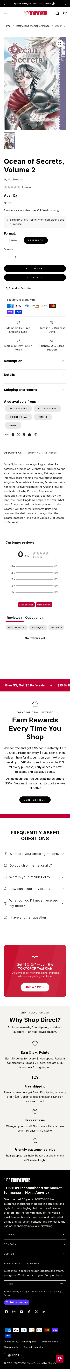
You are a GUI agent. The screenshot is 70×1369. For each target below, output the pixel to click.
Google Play (18, 417)
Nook (13, 425)
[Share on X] (18, 434)
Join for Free (33, 800)
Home (7, 25)
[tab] (34, 618)
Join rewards (48, 3)
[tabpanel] (35, 648)
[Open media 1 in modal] (59, 43)
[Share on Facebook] (13, 434)
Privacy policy (29, 1341)
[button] (5, 13)
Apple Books (18, 408)
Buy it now (35, 277)
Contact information (34, 1347)
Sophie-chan (16, 179)
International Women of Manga (32, 25)
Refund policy (11, 1341)
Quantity (8, 249)
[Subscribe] (62, 1283)
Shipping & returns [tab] (42, 452)
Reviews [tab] (14, 618)
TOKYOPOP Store (23, 1363)
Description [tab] (13, 452)
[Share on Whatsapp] (29, 434)
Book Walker (47, 408)
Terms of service (49, 1341)
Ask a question (26, 605)
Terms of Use (44, 1291)
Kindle (43, 417)
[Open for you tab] (59, 1359)
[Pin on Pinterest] (24, 434)
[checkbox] (56, 627)
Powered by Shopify (45, 1363)
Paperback (35, 240)
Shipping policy (12, 1347)
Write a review (44, 605)
